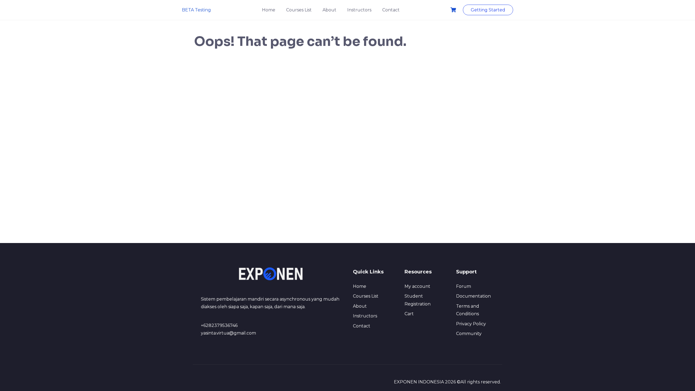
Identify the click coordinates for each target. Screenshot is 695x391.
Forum (463, 286)
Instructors (359, 9)
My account (417, 286)
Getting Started (488, 9)
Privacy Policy (471, 323)
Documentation (473, 296)
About (329, 9)
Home (268, 9)
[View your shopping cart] (453, 9)
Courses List (299, 9)
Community (469, 333)
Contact (391, 9)
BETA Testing (196, 9)
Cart (409, 313)
